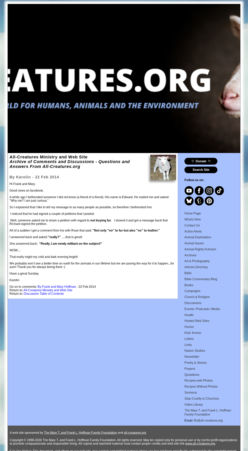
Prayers (189, 368)
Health (189, 315)
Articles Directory (196, 267)
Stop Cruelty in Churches (201, 398)
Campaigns (192, 291)
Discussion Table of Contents (44, 293)
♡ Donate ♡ (201, 161)
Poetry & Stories (195, 362)
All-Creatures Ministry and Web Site (47, 290)
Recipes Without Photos (201, 386)
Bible (188, 273)
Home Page (192, 213)
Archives (190, 255)
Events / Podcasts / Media (202, 309)
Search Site (201, 169)
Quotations (191, 374)
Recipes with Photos (198, 380)
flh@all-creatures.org (208, 420)
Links (188, 344)
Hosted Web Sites (196, 320)
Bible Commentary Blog (200, 279)
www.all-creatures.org (200, 443)
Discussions (192, 303)
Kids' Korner (192, 332)
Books (188, 285)
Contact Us (192, 225)
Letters (189, 338)
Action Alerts (193, 231)
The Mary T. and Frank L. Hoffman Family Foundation (80, 432)
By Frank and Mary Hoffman (57, 286)
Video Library (193, 404)
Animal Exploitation (197, 237)
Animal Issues (194, 243)
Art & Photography (197, 261)
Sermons (190, 392)
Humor (189, 326)
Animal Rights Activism (200, 249)
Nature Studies (194, 350)
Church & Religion (197, 297)
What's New (192, 219)
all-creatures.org (135, 432)
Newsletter (191, 356)
